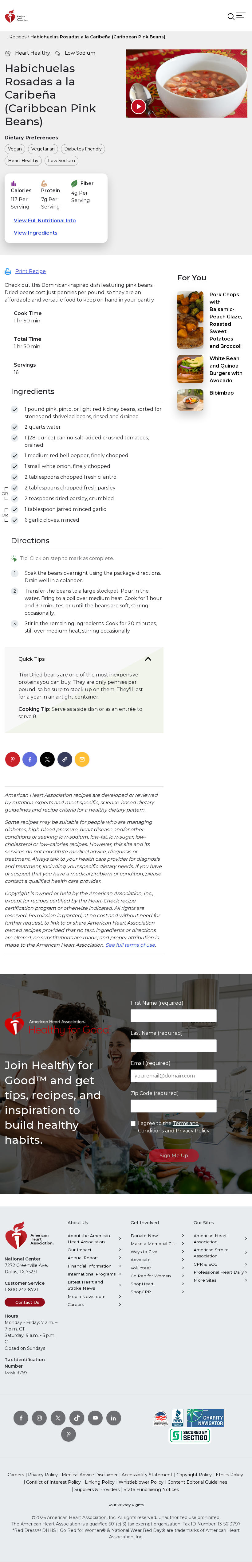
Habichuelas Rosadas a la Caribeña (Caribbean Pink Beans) (97, 37)
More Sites (205, 1280)
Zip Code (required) (155, 1093)
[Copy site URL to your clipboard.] (65, 760)
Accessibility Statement (147, 1475)
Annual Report (83, 1257)
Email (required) (151, 1063)
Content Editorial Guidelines (197, 1482)
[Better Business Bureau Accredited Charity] (178, 1417)
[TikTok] (77, 1418)
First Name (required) (157, 1003)
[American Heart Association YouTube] (95, 1418)
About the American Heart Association (89, 1238)
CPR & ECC (205, 1264)
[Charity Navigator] (205, 1417)
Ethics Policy (229, 1475)
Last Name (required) (157, 1033)
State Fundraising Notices (151, 1489)
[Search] (231, 16)
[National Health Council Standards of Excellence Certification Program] (160, 1417)
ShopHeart (142, 1283)
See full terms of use (130, 945)
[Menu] (240, 15)
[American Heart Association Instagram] (39, 1418)
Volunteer (141, 1267)
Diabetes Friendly (83, 149)
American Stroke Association (211, 1252)
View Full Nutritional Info (45, 221)
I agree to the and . (174, 1127)
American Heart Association (210, 1238)
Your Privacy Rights (126, 1504)
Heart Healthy (32, 53)
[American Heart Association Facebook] (21, 1418)
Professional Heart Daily (219, 1272)
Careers (76, 1304)
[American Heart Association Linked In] (114, 1418)
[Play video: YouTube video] (138, 107)
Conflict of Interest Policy (53, 1482)
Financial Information (90, 1266)
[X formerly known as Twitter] (58, 1418)
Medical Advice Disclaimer (90, 1475)
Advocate (141, 1259)
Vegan (15, 149)
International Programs (92, 1274)
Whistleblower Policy (141, 1482)
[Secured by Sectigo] (189, 1435)
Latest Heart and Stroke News (85, 1285)
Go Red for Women (151, 1275)
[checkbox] (14, 409)
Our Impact (80, 1249)
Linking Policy (100, 1482)
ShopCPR (141, 1291)
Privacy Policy (192, 1131)
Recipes (17, 37)
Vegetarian (43, 149)
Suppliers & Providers (97, 1489)
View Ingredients (35, 233)
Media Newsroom (86, 1296)
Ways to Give (144, 1251)
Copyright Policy (194, 1475)
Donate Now (144, 1235)
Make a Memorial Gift (153, 1243)
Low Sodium (79, 53)
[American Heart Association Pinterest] (69, 1434)
